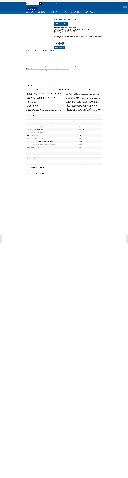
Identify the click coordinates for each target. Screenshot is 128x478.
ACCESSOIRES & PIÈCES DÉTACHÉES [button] (75, 12)
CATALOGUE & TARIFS (85, 0)
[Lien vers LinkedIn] (101, 1)
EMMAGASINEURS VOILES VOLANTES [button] (42, 12)
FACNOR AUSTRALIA (42, 0)
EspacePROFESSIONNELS (32, 8)
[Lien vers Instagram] (95, 1)
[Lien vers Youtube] (97, 1)
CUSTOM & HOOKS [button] (65, 12)
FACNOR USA (35, 0)
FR (90, 0)
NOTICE (89, 89)
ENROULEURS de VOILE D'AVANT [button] (29, 12)
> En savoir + (57, 40)
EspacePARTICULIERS (59, 4)
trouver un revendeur (60, 47)
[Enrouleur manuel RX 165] (1, 239)
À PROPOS (77, 0)
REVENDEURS (65, 0)
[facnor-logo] (28, 6)
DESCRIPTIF (38, 89)
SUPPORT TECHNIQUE (57, 0)
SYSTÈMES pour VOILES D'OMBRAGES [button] (90, 12)
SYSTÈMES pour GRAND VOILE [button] (54, 12)
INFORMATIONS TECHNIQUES (64, 89)
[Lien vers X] (99, 1)
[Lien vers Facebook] (93, 1)
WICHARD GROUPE (29, 0)
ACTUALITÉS (71, 0)
